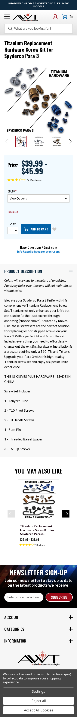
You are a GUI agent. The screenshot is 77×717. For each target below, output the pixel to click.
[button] (38, 271)
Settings (38, 691)
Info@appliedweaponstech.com (38, 251)
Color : (12, 191)
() (71, 16)
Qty (13, 224)
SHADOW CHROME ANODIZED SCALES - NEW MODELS (38, 5)
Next (70, 141)
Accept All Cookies (38, 710)
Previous (7, 141)
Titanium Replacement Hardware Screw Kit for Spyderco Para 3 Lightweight (37, 529)
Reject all (38, 700)
